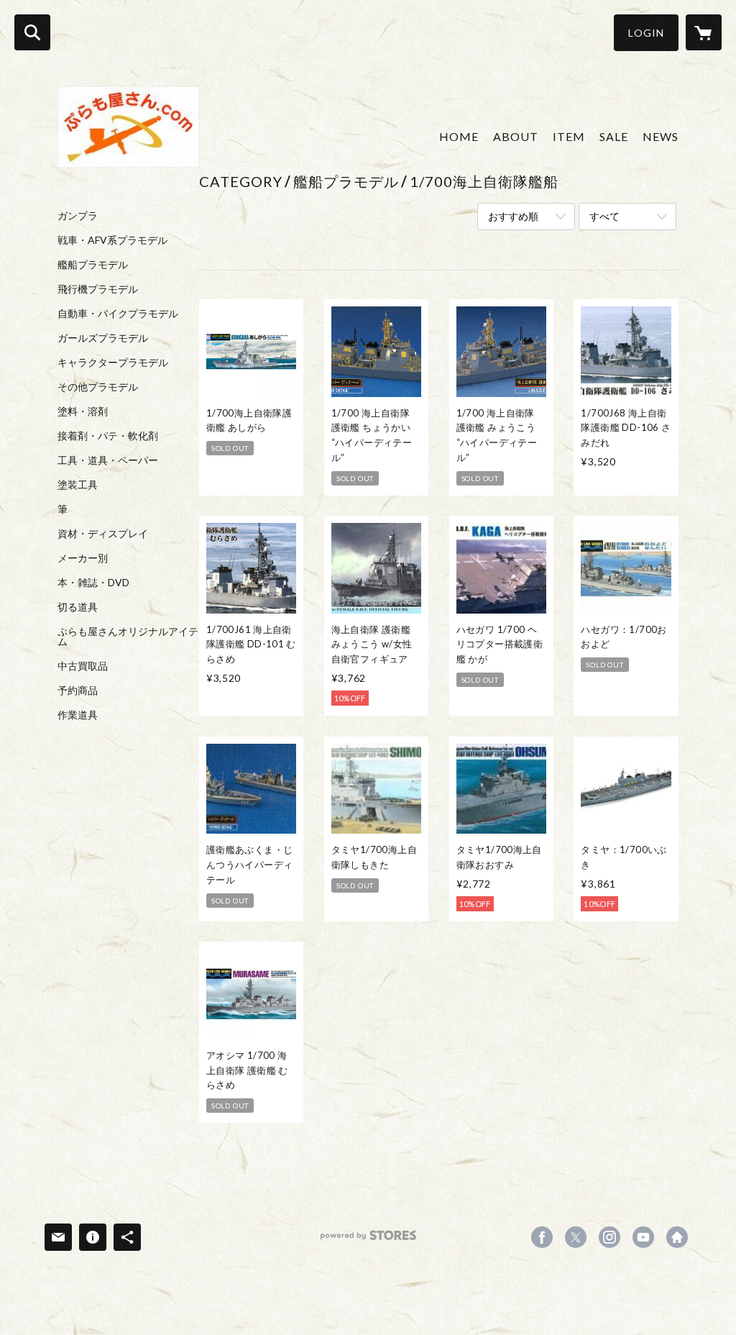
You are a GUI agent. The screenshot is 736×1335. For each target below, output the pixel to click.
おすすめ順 (513, 216)
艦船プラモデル (93, 265)
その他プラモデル (98, 387)
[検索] (32, 32)
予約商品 (78, 690)
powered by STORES (368, 1240)
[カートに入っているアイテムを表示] (704, 32)
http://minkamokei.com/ (677, 1237)
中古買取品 (83, 666)
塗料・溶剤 (83, 411)
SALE (613, 136)
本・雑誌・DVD (93, 583)
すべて (604, 216)
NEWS (660, 136)
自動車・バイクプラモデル (118, 314)
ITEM (569, 136)
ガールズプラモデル (103, 338)
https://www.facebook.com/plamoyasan (542, 1237)
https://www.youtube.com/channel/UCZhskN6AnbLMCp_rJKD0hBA (643, 1237)
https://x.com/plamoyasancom (575, 1237)
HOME (459, 136)
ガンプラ (78, 216)
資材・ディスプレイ (103, 534)
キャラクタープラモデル (113, 362)
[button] (646, 32)
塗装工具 (78, 485)
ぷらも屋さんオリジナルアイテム (128, 637)
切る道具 (78, 607)
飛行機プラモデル (98, 289)
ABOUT (515, 136)
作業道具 (78, 715)
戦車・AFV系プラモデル (112, 240)
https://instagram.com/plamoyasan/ (609, 1237)
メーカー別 (83, 558)
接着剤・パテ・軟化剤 (108, 436)
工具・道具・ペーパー (108, 460)
